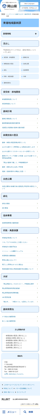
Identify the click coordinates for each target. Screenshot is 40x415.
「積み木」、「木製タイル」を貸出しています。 (18, 302)
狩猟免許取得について (9, 238)
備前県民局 (28, 14)
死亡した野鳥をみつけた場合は (12, 264)
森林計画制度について (9, 118)
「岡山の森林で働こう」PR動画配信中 (15, 162)
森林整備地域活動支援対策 (11, 123)
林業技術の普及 (8, 64)
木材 (24, 76)
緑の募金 (5, 208)
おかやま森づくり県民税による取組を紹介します (18, 147)
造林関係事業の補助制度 (10, 223)
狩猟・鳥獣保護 (8, 76)
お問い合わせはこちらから (14, 374)
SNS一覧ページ (9, 392)
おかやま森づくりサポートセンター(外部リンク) (18, 151)
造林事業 (26, 70)
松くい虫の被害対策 (9, 321)
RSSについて (8, 388)
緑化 (5, 70)
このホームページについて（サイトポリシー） (19, 385)
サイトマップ (21, 392)
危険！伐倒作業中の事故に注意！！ (14, 171)
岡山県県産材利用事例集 (10, 293)
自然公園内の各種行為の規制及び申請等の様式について (19, 187)
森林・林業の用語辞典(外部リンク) (14, 142)
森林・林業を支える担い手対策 (12, 167)
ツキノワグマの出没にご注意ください (15, 242)
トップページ (10, 14)
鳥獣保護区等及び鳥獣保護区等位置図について (17, 269)
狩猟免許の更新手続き (9, 247)
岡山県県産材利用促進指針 (11, 288)
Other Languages (29, 3)
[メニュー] (10, 412)
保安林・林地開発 (9, 57)
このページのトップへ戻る (29, 404)
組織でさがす (19, 14)
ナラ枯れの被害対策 (9, 316)
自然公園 (26, 64)
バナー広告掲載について (23, 388)
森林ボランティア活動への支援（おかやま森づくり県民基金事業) (19, 157)
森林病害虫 (7, 83)
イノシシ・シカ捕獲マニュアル (12, 251)
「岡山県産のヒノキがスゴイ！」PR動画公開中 (18, 284)
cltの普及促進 (6, 297)
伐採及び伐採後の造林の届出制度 (13, 127)
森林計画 (26, 57)
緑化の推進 (6, 203)
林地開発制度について (9, 99)
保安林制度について (9, 104)
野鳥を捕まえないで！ (9, 260)
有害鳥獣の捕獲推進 (9, 255)
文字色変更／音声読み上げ (29, 8)
